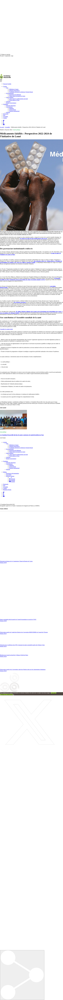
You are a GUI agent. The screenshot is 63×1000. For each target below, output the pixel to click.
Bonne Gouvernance (11, 103)
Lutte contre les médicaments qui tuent (18, 98)
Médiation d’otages (14, 89)
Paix (7, 87)
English (9, 84)
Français (5, 84)
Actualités (5, 116)
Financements (12, 109)
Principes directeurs (11, 105)
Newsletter (8, 474)
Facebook (12, 479)
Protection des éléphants (15, 94)
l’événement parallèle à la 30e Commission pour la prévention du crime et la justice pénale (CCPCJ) (30, 279)
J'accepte (54, 693)
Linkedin (12, 480)
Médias (5, 472)
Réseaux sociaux (10, 476)
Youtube (13, 481)
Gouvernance (9, 107)
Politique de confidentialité (6, 694)
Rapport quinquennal (14, 111)
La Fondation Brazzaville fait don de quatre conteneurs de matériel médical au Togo (22, 435)
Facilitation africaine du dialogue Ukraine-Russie (21, 92)
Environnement (10, 93)
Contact (5, 118)
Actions (5, 86)
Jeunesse (8, 101)
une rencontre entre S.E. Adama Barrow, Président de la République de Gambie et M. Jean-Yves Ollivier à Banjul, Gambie (31, 261)
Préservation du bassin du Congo (17, 96)
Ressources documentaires (12, 473)
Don (4, 115)
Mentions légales (7, 489)
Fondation (5, 104)
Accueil (2, 127)
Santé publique (9, 97)
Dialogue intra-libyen (14, 90)
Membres (11, 108)
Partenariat (5, 113)
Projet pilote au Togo (14, 100)
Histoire (8, 112)
